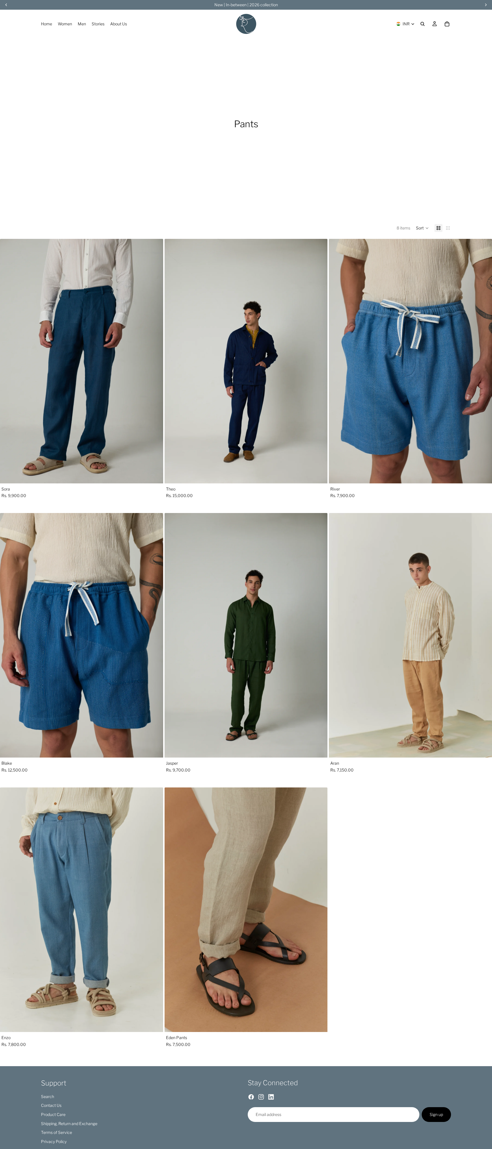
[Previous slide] (8, 361)
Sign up (436, 1114)
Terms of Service (56, 1132)
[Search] (422, 24)
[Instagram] (261, 1097)
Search (47, 1096)
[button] (422, 228)
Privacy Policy (54, 1141)
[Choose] (154, 474)
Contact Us (51, 1105)
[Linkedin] (271, 1097)
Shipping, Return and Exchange (69, 1123)
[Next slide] (154, 361)
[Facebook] (251, 1097)
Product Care (53, 1114)
